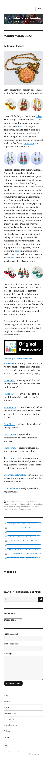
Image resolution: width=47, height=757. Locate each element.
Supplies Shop (10, 725)
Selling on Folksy (14, 46)
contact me (29, 143)
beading (39, 504)
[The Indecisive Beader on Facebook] (6, 745)
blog (17, 251)
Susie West (9, 363)
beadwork (25, 507)
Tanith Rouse (10, 434)
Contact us (13, 683)
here (20, 126)
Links (6, 737)
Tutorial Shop (10, 719)
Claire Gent (9, 380)
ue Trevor (9, 458)
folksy (16, 509)
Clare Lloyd (9, 424)
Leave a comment (27, 509)
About (7, 707)
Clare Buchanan (11, 488)
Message (8, 653)
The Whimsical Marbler (15, 475)
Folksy (39, 116)
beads (6, 507)
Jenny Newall (10, 448)
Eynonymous (10, 407)
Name (11, 634)
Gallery (7, 731)
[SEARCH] (40, 599)
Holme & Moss (10, 394)
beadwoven (34, 507)
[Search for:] (21, 599)
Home (7, 701)
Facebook (10, 572)
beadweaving (14, 507)
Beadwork (15, 504)
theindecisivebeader (15, 501)
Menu (39, 9)
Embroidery (8, 509)
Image (6, 504)
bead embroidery (28, 504)
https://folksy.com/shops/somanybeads (18, 359)
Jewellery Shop (11, 713)
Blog (6, 696)
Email (11, 644)
